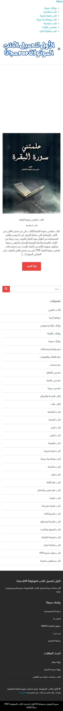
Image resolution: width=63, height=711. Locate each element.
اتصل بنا (57, 618)
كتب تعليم (55, 435)
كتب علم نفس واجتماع (49, 490)
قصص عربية (54, 388)
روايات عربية (50, 8)
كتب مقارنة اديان (48, 31)
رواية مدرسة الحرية (52, 669)
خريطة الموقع (54, 640)
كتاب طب (56, 404)
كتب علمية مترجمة (51, 506)
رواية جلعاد (56, 662)
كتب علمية (55, 498)
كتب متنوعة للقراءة (51, 537)
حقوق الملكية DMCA (51, 626)
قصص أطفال (53, 372)
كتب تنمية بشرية (48, 15)
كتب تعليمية (54, 443)
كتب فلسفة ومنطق (50, 521)
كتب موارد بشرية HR (50, 553)
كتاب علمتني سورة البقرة (31, 219)
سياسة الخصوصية (52, 611)
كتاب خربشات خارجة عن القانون (47, 677)
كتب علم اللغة (54, 482)
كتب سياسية (50, 23)
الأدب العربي (54, 310)
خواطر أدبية (55, 318)
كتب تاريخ (56, 427)
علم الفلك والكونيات (50, 357)
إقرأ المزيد (32, 266)
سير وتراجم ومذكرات (50, 349)
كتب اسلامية (50, 12)
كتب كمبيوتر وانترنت (50, 529)
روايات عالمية (54, 333)
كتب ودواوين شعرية (50, 561)
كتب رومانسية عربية (47, 19)
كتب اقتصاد (54, 419)
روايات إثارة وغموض (50, 325)
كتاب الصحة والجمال (50, 396)
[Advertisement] (31, 96)
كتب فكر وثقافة (52, 513)
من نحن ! (56, 633)
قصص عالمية (49, 27)
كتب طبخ (56, 474)
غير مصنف (55, 365)
